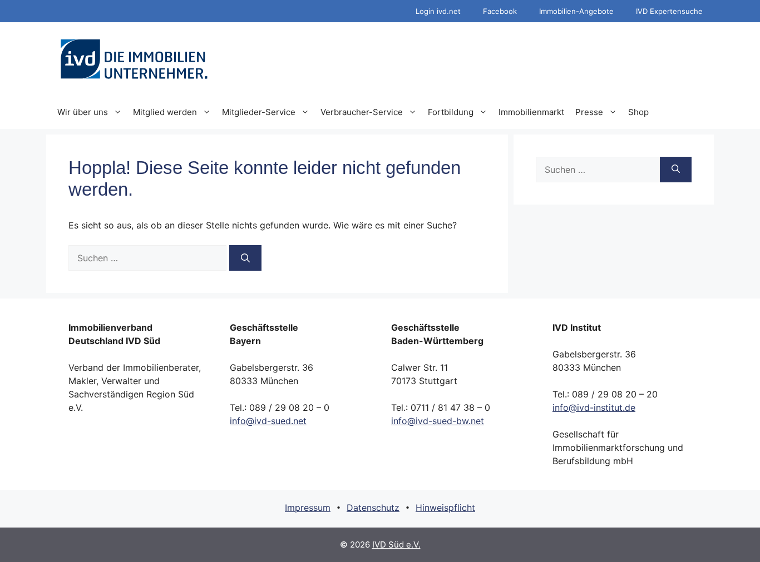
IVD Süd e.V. (396, 544)
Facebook (500, 11)
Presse (589, 112)
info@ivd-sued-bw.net (437, 420)
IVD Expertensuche (669, 11)
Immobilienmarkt (531, 112)
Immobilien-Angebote (576, 11)
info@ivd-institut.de (593, 407)
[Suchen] (245, 258)
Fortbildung (450, 112)
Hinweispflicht (445, 507)
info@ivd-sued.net (268, 420)
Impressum (307, 507)
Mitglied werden (165, 112)
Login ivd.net (438, 11)
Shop (638, 112)
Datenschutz (373, 507)
